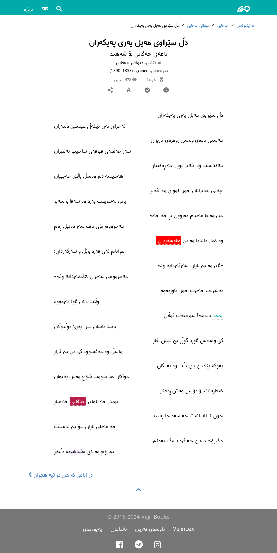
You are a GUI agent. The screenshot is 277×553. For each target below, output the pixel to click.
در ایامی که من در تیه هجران (62, 474)
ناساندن (118, 529)
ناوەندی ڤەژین (150, 529)
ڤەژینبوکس (245, 25)
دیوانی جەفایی (198, 25)
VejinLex (183, 529)
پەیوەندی (92, 529)
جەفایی (222, 25)
